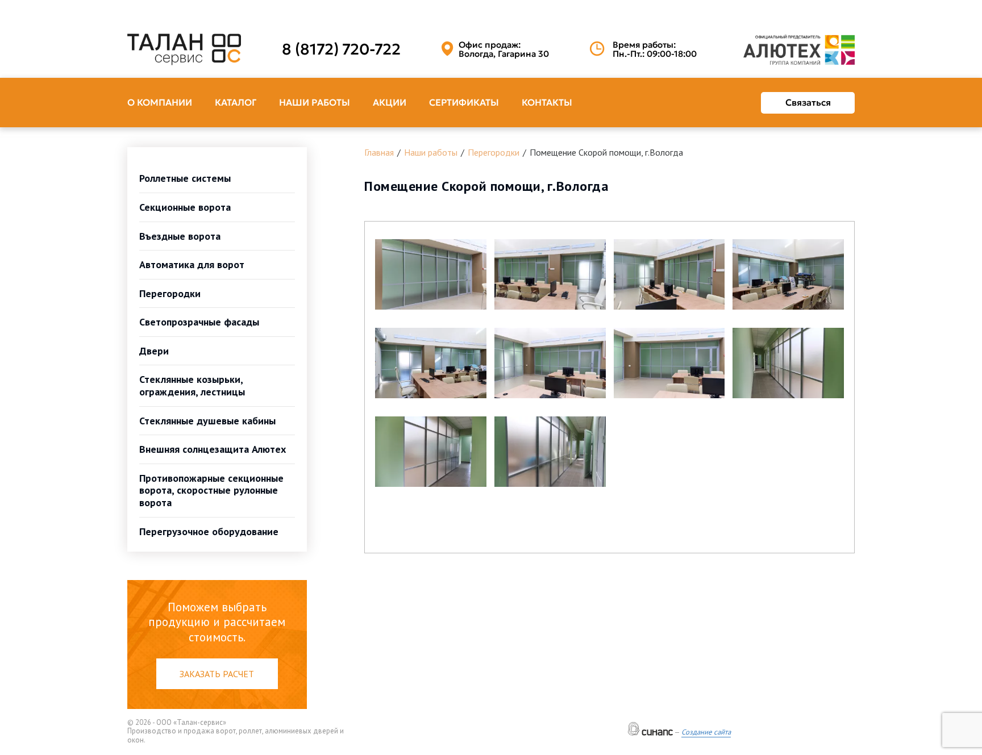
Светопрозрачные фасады (199, 321)
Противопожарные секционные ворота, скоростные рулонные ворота (211, 490)
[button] (430, 274)
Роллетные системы (185, 178)
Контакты (547, 102)
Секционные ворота (185, 207)
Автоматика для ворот (191, 264)
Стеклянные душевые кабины (207, 420)
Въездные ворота (179, 236)
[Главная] (184, 49)
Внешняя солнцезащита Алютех (212, 449)
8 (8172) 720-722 (341, 49)
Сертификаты (464, 102)
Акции (389, 102)
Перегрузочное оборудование (208, 531)
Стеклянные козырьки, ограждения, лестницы (192, 385)
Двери (154, 350)
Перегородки (170, 293)
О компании (159, 102)
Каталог (235, 102)
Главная (379, 152)
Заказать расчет (217, 673)
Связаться (808, 102)
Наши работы (314, 102)
